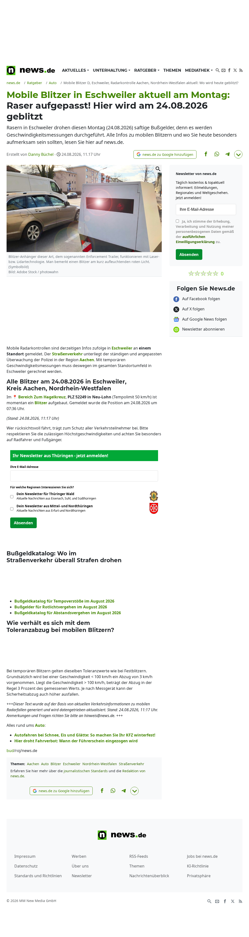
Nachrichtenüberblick (149, 875)
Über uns (80, 866)
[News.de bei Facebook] (229, 70)
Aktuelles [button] (74, 70)
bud (10, 750)
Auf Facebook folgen (200, 298)
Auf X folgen (193, 309)
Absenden (23, 522)
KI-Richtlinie (198, 866)
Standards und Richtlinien (38, 875)
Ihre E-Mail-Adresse (25, 467)
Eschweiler (71, 764)
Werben (79, 856)
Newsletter (82, 875)
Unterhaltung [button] (110, 70)
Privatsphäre (199, 875)
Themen (172, 70)
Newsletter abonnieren (203, 329)
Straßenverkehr (131, 764)
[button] (164, 154)
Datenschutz (26, 866)
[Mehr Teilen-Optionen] (238, 154)
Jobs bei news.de (202, 856)
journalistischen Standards (86, 771)
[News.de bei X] (235, 70)
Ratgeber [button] (146, 70)
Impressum (25, 856)
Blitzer (56, 764)
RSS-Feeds (138, 856)
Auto (45, 764)
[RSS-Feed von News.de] (241, 70)
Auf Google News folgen (204, 319)
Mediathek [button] (198, 70)
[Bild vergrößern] (158, 169)
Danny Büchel (40, 154)
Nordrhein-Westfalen (99, 764)
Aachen (33, 764)
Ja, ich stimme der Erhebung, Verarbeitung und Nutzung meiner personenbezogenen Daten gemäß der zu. (205, 231)
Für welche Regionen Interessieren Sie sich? (44, 487)
